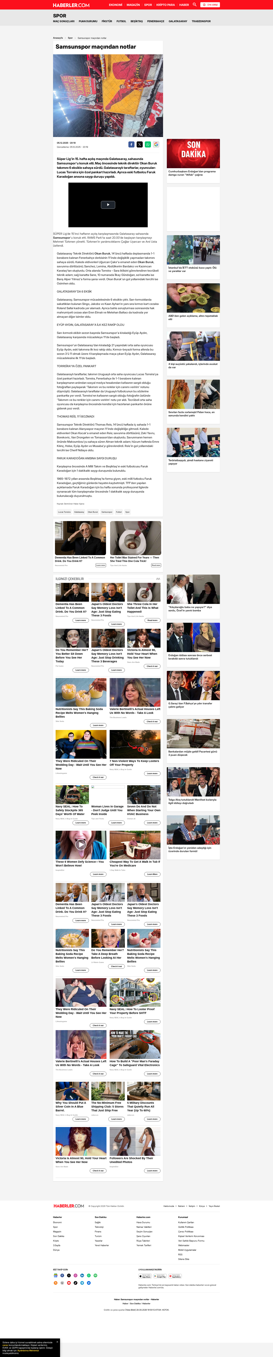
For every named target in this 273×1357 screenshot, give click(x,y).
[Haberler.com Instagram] (75, 1275)
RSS (180, 1254)
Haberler (57, 1217)
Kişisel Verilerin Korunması (191, 1236)
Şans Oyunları (143, 1236)
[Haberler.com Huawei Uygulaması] (175, 1276)
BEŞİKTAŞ (137, 21)
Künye (202, 1206)
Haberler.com (143, 1217)
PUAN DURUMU (88, 21)
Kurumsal (183, 1217)
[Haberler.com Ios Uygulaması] (145, 1276)
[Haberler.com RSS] (55, 1283)
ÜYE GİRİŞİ (212, 4)
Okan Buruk (93, 512)
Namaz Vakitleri (144, 1227)
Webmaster (183, 1245)
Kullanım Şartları (186, 1222)
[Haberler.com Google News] (55, 1275)
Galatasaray (79, 512)
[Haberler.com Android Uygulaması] (160, 1276)
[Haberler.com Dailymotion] (88, 1283)
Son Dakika (58, 1236)
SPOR (148, 4)
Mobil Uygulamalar (187, 1250)
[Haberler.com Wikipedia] (62, 1283)
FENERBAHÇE (155, 21)
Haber (125, 1303)
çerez (5, 1345)
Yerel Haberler (102, 1245)
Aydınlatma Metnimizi (28, 1350)
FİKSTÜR (107, 21)
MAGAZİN (133, 4)
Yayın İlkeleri (214, 1206)
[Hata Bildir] (130, 1310)
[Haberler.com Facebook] (62, 1275)
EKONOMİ (115, 4)
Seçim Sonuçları (144, 1231)
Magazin (57, 1231)
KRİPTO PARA (165, 4)
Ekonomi (57, 1222)
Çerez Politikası (185, 1231)
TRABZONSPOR (201, 21)
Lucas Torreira (64, 512)
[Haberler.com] (69, 1206)
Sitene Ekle (183, 1259)
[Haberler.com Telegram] (82, 1283)
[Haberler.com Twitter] (68, 1275)
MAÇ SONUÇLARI (63, 21)
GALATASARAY (178, 21)
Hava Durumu (143, 1222)
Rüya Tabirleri (143, 1240)
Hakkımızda (169, 1206)
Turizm (98, 1236)
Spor (70, 37)
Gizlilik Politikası (186, 1227)
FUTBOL (121, 21)
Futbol (119, 512)
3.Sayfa (56, 1245)
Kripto (56, 1240)
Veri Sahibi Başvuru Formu (191, 1240)
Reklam (181, 1206)
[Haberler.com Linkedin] (82, 1275)
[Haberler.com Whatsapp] (88, 1275)
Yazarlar (99, 1240)
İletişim (192, 1206)
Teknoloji (99, 1227)
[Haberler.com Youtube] (68, 1283)
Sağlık (98, 1222)
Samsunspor (107, 512)
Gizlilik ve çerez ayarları (114, 1310)
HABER (184, 4)
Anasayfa (58, 37)
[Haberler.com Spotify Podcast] (95, 1275)
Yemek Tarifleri (143, 1245)
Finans (98, 1231)
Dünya (56, 1250)
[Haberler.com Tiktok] (75, 1283)
